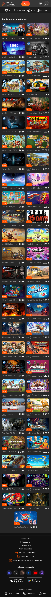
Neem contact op (25, 549)
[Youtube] (35, 572)
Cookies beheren (25, 589)
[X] (15, 572)
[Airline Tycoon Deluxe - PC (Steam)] (38, 442)
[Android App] (34, 580)
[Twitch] (41, 572)
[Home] (8, 4)
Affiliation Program (25, 545)
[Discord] (9, 572)
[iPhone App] (16, 580)
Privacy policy (25, 542)
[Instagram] (22, 572)
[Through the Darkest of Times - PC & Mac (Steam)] (13, 272)
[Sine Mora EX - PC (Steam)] (13, 424)
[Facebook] (28, 572)
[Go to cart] (40, 3)
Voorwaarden (25, 538)
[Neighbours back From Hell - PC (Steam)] (13, 253)
